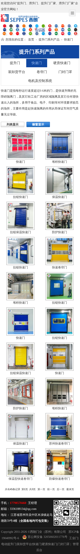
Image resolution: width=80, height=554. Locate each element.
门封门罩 (65, 72)
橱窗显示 (38, 124)
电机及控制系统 (40, 81)
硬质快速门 (61, 63)
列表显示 (13, 124)
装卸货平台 (16, 72)
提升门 (15, 63)
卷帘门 (42, 72)
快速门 (68, 39)
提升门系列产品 (49, 39)
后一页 (60, 489)
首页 (31, 39)
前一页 (51, 489)
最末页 (70, 489)
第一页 (41, 489)
